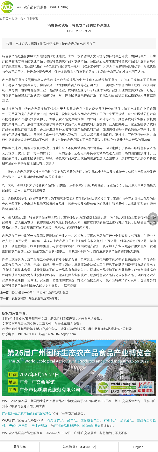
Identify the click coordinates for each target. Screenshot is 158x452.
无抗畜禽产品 (90, 420)
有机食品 (110, 420)
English (138, 447)
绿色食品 (126, 420)
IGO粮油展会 (91, 425)
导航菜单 (20, 446)
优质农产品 (55, 420)
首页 (5, 18)
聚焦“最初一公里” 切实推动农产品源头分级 (40, 292)
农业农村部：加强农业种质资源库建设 (36, 298)
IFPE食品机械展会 (66, 425)
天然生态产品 (18, 425)
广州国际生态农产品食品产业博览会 (26, 413)
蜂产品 (72, 420)
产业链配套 (39, 425)
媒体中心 (17, 18)
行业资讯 (32, 18)
